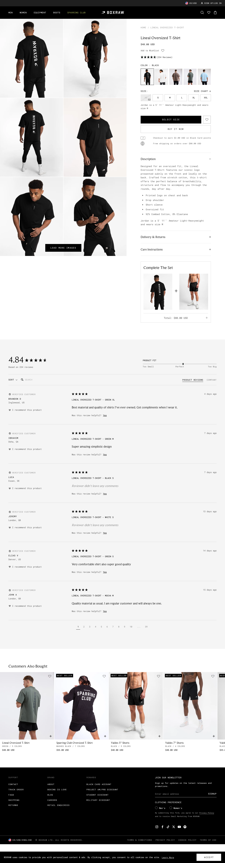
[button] (78, 627)
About (50, 784)
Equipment (40, 12)
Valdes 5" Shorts (120, 742)
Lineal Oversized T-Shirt (16, 742)
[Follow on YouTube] (179, 827)
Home (143, 27)
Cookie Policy (187, 840)
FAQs (11, 794)
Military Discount (98, 800)
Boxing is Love (57, 789)
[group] (147, 77)
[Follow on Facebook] (162, 827)
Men (10, 12)
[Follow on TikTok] (168, 827)
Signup (212, 793)
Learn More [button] (168, 857)
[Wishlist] (208, 12)
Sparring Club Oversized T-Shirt (74, 742)
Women (23, 12)
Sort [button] (11, 379)
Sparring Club (76, 12)
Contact (13, 784)
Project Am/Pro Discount (102, 789)
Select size (171, 119)
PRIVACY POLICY (165, 840)
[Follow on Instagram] (157, 827)
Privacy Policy (206, 813)
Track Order (16, 789)
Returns (13, 805)
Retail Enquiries (58, 805)
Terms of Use (208, 840)
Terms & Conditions (139, 840)
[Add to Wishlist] (162, 50)
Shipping (14, 800)
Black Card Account (98, 784)
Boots (56, 12)
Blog (50, 794)
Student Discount (97, 794)
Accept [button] (209, 857)
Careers (52, 800)
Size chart (201, 91)
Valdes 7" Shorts (174, 742)
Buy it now (176, 129)
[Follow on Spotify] (185, 827)
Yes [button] (105, 415)
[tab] (192, 380)
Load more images (63, 247)
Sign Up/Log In (212, 3)
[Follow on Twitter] (173, 827)
